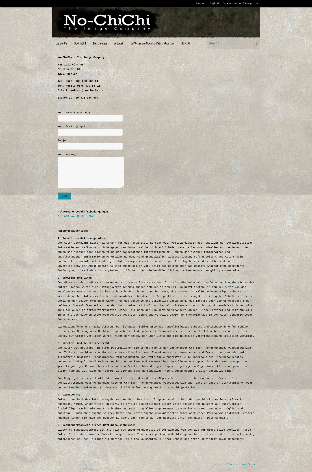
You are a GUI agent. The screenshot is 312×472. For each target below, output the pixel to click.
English (214, 3)
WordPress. (249, 464)
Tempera (232, 464)
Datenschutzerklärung (237, 3)
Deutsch (201, 3)
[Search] (256, 3)
